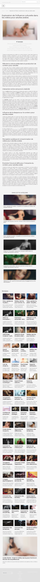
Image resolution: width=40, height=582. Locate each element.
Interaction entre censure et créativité (19, 45)
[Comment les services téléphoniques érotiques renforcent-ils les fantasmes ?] (20, 522)
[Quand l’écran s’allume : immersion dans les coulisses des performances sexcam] (20, 376)
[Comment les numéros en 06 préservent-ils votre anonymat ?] (8, 491)
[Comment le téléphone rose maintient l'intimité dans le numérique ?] (24, 507)
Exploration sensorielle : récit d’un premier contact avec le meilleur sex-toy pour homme (18, 266)
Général (7, 10)
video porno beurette (16, 128)
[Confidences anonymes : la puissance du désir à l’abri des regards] (6, 408)
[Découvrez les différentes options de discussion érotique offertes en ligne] (20, 424)
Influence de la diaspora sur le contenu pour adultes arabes (19, 47)
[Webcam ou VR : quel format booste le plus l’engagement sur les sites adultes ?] (20, 274)
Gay (20, 576)
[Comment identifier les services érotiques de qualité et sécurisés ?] (32, 474)
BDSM (20, 571)
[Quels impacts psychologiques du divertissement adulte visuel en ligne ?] (32, 491)
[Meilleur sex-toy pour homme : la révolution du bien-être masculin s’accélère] (33, 345)
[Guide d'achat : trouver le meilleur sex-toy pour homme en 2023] (8, 424)
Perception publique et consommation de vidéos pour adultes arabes (19, 48)
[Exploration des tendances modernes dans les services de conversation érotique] (8, 522)
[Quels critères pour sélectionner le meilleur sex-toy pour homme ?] (32, 458)
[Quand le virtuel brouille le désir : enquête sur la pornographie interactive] (20, 329)
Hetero (20, 578)
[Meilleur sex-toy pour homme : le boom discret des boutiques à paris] (20, 215)
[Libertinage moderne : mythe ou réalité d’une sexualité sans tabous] (8, 329)
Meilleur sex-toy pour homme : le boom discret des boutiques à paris (19, 222)
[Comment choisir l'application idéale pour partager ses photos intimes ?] (20, 458)
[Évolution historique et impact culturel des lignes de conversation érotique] (33, 408)
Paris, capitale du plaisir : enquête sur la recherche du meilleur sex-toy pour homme (19, 236)
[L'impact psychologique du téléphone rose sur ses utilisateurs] (8, 474)
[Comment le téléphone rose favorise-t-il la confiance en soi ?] (8, 441)
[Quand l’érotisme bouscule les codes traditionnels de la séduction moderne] (6, 345)
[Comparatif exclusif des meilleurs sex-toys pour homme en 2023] (6, 507)
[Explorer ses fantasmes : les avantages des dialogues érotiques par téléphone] (32, 441)
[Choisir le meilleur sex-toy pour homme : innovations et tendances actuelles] (32, 522)
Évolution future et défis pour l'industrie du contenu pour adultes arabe (19, 50)
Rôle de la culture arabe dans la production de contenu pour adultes (20, 43)
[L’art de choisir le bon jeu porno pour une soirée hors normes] (6, 360)
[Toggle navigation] (3, 6)
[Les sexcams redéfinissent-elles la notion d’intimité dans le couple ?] (8, 393)
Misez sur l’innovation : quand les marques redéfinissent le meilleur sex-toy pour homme (18, 251)
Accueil (3, 10)
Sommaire (20, 42)
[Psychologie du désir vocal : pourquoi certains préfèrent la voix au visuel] (24, 360)
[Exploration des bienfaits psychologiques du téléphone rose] (20, 491)
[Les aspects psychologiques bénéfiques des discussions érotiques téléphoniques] (8, 458)
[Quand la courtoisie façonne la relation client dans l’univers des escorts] (32, 376)
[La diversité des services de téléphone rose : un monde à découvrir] (20, 474)
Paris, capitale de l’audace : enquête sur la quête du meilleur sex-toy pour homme (20, 207)
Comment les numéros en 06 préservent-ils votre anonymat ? (8, 498)
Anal (20, 575)
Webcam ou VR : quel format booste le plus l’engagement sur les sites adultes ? (20, 281)
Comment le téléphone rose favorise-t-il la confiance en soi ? (8, 448)
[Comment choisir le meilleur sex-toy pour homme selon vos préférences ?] (24, 408)
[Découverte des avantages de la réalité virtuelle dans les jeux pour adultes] (15, 507)
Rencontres (20, 573)
